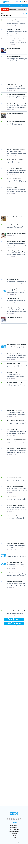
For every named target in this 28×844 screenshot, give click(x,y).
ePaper (18, 1)
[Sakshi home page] (14, 813)
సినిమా (18, 5)
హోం (2, 5)
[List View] (26, 13)
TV (24, 1)
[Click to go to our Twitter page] (12, 819)
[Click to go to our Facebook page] (7, 819)
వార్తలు (5, 5)
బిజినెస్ (25, 5)
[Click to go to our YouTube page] (16, 819)
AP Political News (14, 825)
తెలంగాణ (14, 5)
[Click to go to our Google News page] (20, 819)
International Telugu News (14, 838)
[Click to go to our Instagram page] (14, 819)
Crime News (14, 833)
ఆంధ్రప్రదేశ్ (9, 5)
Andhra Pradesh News (14, 829)
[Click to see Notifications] (26, 2)
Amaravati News (14, 827)
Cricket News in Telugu (14, 831)
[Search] (20, 1)
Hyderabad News (14, 836)
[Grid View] (24, 13)
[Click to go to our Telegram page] (18, 819)
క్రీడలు (22, 5)
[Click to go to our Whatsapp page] (10, 819)
